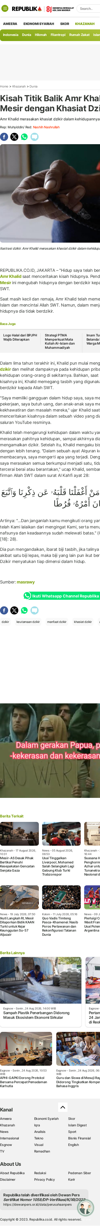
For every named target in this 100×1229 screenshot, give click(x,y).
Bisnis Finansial (79, 1138)
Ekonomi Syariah (38, 24)
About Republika (12, 1173)
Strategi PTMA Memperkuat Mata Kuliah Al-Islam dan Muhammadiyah (60, 341)
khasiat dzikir (83, 622)
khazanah (84, 24)
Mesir (6, 282)
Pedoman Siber (79, 1173)
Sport (72, 1132)
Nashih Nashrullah (46, 127)
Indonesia (10, 35)
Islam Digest (77, 1125)
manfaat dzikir (57, 622)
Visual (38, 1145)
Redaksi (40, 1173)
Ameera (6, 1119)
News (4, 1132)
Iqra (37, 1125)
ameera (10, 24)
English (73, 1145)
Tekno (38, 1138)
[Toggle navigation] (5, 8)
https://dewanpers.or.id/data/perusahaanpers (37, 1204)
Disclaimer (7, 1179)
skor (64, 24)
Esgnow (6, 1145)
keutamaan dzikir (28, 622)
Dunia (26, 35)
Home (4, 86)
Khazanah (19, 86)
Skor (71, 1119)
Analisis (40, 1132)
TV (2, 1151)
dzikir (6, 369)
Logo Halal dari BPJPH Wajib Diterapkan (20, 337)
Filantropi (58, 35)
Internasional (9, 1138)
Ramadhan (42, 1151)
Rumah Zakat (79, 35)
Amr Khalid (11, 276)
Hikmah (41, 35)
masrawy (26, 582)
